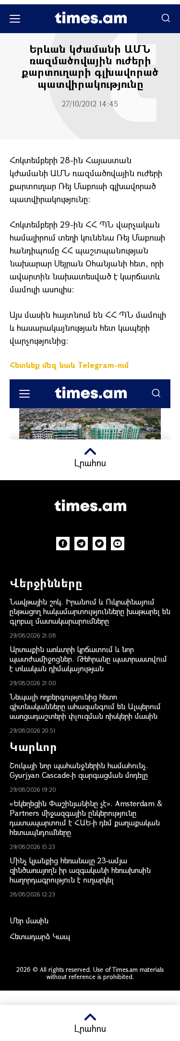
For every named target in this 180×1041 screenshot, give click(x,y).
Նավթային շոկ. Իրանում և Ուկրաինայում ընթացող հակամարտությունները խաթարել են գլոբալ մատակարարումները (90, 611)
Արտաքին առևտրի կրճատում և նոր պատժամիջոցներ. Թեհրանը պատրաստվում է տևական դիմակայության (88, 658)
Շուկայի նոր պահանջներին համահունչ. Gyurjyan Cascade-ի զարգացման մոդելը (79, 770)
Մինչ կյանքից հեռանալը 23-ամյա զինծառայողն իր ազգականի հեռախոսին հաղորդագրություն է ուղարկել (80, 869)
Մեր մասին (29, 920)
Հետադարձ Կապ (40, 936)
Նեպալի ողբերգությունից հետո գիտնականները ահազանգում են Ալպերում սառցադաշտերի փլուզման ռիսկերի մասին (85, 706)
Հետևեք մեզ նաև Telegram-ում (69, 365)
